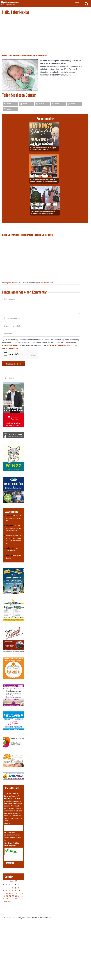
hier (7, 821)
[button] (10, 104)
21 (10, 896)
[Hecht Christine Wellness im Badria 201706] (13, 754)
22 (13, 896)
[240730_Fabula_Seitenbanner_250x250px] (13, 659)
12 (4, 893)
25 (22, 896)
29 (13, 899)
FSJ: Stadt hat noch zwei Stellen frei (13, 518)
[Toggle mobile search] (87, 4)
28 (10, 899)
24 (19, 896)
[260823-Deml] (45, 187)
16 (16, 893)
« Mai (5, 901)
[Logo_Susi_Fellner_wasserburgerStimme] (13, 713)
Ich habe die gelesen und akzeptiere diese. (12, 836)
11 (22, 891)
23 (16, 896)
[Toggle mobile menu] (77, 4)
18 (22, 893)
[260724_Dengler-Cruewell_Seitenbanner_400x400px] (13, 600)
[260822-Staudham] (44, 123)
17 (19, 893)
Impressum (28, 917)
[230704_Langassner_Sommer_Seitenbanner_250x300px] (13, 569)
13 (7, 893)
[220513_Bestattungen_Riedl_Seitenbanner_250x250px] (13, 686)
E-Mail (7, 824)
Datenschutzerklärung (12, 835)
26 (4, 899)
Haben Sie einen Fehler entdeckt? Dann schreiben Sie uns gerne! (27, 234)
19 (4, 896)
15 (13, 893)
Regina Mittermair (11, 283)
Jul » (9, 901)
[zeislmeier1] (13, 774)
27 (7, 899)
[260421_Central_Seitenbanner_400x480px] (13, 627)
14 (10, 893)
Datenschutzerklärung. (11, 345)
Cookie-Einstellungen (43, 917)
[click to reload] (13, 851)
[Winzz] (13, 445)
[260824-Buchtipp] (44, 155)
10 (19, 891)
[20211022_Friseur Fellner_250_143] (13, 737)
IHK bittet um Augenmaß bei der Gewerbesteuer (14, 528)
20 (7, 896)
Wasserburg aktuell (47, 283)
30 (16, 899)
